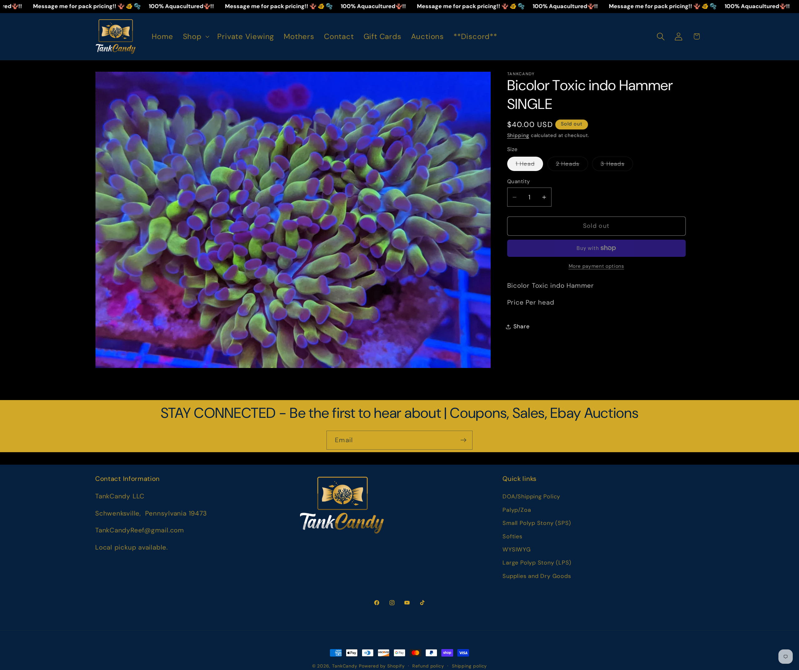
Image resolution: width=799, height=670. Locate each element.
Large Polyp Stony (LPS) (536, 562)
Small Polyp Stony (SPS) (536, 523)
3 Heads (616, 165)
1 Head (529, 165)
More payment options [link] (596, 266)
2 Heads (572, 165)
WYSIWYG (516, 549)
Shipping (518, 135)
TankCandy (344, 666)
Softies (512, 536)
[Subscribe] (463, 440)
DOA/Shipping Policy (531, 496)
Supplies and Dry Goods (536, 576)
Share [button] (521, 326)
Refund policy (428, 666)
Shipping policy (469, 666)
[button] (195, 36)
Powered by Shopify (381, 666)
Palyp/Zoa (516, 510)
